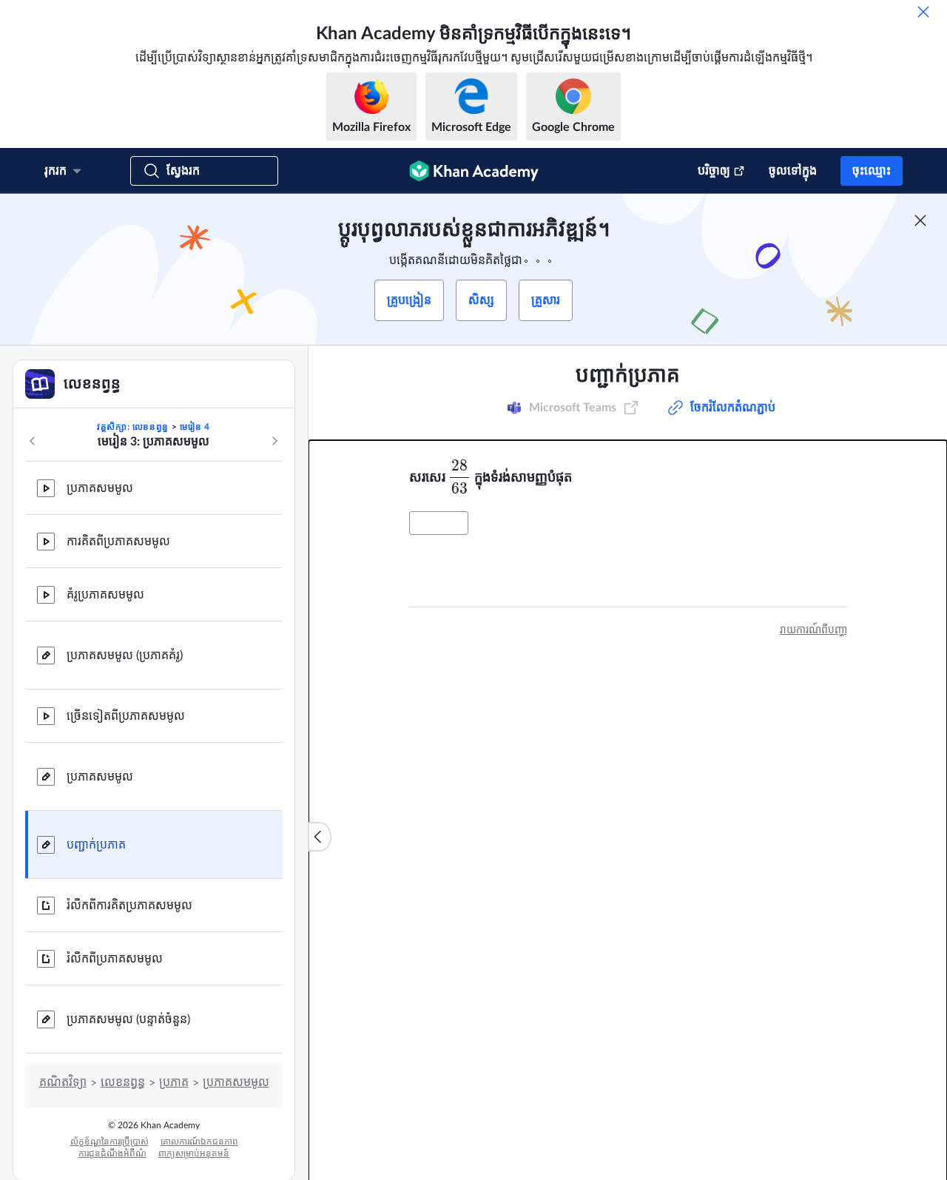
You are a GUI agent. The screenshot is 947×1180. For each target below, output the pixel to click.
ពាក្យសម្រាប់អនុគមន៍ (193, 1153)
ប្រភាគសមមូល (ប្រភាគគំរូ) (125, 655)
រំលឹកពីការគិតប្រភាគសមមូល (129, 905)
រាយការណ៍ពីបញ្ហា (813, 630)
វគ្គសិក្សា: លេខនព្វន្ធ (133, 426)
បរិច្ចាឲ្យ (714, 171)
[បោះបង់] (923, 12)
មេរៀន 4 (195, 426)
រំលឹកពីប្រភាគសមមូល (115, 959)
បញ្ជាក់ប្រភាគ (96, 845)
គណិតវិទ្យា (63, 1082)
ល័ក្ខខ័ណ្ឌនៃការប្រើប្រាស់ (109, 1141)
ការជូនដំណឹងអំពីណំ (112, 1153)
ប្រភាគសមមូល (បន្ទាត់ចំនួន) (128, 1019)
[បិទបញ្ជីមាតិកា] (319, 837)
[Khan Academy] (474, 171)
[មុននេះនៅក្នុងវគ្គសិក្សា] (32, 441)
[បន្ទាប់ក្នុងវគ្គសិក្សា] (274, 441)
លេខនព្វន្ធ (123, 1082)
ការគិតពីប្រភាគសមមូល (118, 541)
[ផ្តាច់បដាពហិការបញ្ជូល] (920, 220)
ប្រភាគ (174, 1082)
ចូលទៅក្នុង (793, 171)
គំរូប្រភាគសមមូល (105, 595)
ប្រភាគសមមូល (100, 488)
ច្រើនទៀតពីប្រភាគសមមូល (126, 716)
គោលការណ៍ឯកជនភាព (199, 1141)
